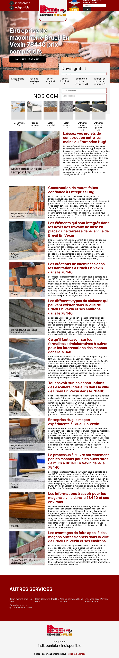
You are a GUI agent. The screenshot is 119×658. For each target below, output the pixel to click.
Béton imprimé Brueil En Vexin (20, 600)
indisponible (22, 3)
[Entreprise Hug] (59, 630)
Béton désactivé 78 (50, 81)
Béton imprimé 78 (64, 81)
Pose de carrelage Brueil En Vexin (71, 600)
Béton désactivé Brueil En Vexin (47, 600)
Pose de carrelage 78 (34, 81)
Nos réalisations (27, 59)
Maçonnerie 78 (17, 80)
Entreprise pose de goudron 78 (100, 81)
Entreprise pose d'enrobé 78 (81, 81)
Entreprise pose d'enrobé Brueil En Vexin (96, 600)
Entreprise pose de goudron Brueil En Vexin (20, 606)
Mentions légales (76, 654)
